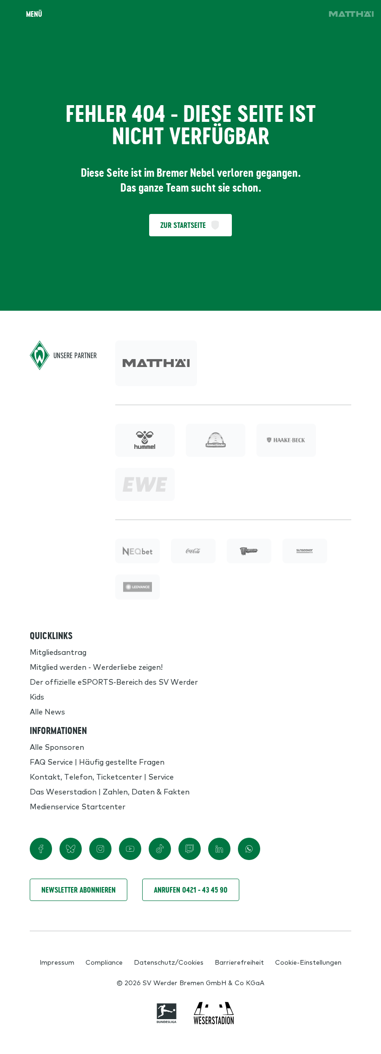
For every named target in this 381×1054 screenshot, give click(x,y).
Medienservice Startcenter (77, 806)
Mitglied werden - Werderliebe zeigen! (96, 666)
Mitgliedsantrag (58, 651)
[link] (351, 14)
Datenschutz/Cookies (169, 962)
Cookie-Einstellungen (308, 962)
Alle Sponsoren (57, 746)
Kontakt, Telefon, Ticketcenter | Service (102, 776)
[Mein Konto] (310, 14)
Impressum (56, 962)
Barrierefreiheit (239, 962)
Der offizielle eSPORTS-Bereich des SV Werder (114, 681)
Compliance (104, 962)
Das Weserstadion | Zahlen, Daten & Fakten (110, 791)
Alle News (47, 711)
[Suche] (258, 14)
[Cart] (284, 14)
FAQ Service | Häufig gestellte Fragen (97, 761)
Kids (37, 696)
